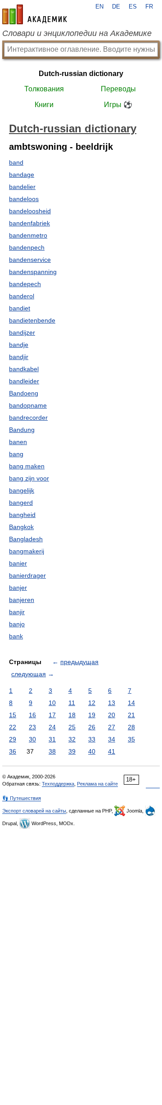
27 (111, 727)
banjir (17, 611)
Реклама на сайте (97, 783)
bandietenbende (32, 320)
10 (52, 702)
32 (72, 739)
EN (99, 7)
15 (12, 715)
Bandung (22, 429)
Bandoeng (23, 393)
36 (12, 751)
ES (133, 7)
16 (32, 715)
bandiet (19, 308)
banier (18, 563)
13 (111, 702)
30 (32, 739)
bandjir (18, 356)
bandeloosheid (30, 211)
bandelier (22, 186)
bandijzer (22, 332)
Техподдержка (58, 783)
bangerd (21, 502)
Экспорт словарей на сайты (34, 810)
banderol (21, 296)
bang (16, 454)
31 (52, 739)
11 (71, 702)
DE (116, 7)
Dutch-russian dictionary (81, 73)
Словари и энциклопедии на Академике (77, 33)
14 (131, 702)
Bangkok (21, 526)
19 (91, 715)
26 (91, 727)
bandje (18, 344)
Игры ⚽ (118, 104)
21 (131, 715)
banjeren (21, 599)
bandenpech (27, 247)
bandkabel (24, 369)
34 (111, 739)
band (16, 162)
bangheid (22, 514)
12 (91, 702)
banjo (17, 624)
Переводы (118, 89)
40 (91, 751)
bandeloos (24, 198)
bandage (21, 174)
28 (131, 727)
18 (72, 715)
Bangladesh (26, 539)
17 (52, 715)
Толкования (44, 89)
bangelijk (21, 490)
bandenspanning (33, 271)
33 (91, 739)
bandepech (25, 283)
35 (131, 739)
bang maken (27, 466)
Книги (44, 104)
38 (52, 751)
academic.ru (34, 14)
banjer (18, 587)
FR (149, 7)
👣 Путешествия (21, 798)
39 (72, 751)
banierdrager (27, 575)
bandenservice (30, 259)
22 (12, 727)
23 (32, 727)
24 (52, 727)
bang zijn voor (29, 478)
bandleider (24, 381)
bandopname (28, 405)
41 (111, 751)
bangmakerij (26, 551)
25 (72, 727)
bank (16, 636)
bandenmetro (28, 235)
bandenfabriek (29, 223)
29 (12, 739)
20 (111, 715)
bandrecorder (28, 417)
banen (18, 441)
